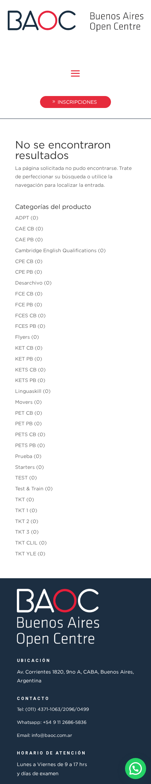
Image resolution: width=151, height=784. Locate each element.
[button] (135, 768)
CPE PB (24, 271)
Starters (25, 467)
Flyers (22, 336)
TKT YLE (25, 553)
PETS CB (25, 434)
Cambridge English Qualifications (56, 250)
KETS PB (25, 380)
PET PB (24, 423)
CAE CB (24, 228)
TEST (21, 477)
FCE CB (24, 293)
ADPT (22, 217)
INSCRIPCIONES (77, 101)
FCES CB (26, 315)
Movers (24, 401)
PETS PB (25, 445)
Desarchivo (28, 282)
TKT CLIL (26, 542)
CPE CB (24, 261)
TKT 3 (22, 531)
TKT (20, 499)
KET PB (24, 358)
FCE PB (24, 304)
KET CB (24, 347)
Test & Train (29, 488)
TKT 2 (22, 521)
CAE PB (24, 239)
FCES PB (25, 326)
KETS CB (26, 369)
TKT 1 (21, 510)
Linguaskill (28, 391)
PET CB (24, 412)
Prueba (23, 456)
